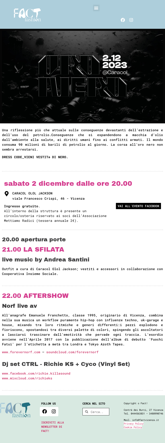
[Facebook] (123, 20)
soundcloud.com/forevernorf (72, 352)
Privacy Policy (133, 423)
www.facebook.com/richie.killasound (36, 373)
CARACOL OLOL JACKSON (32, 193)
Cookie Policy (133, 427)
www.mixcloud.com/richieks (27, 378)
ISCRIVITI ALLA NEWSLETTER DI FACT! (52, 426)
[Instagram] (131, 20)
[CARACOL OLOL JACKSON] (6, 193)
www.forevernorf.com (21, 352)
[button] (96, 8)
